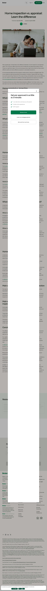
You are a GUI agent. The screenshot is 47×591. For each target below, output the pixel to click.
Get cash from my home (23, 122)
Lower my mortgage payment (23, 117)
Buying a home (23, 112)
